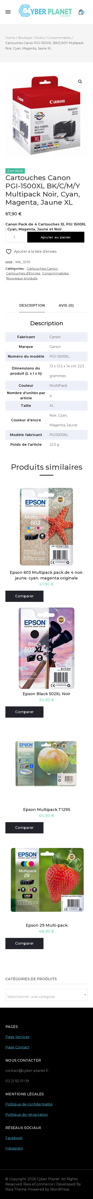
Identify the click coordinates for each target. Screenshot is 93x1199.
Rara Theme (16, 1189)
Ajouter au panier (56, 237)
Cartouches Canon (42, 268)
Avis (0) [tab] (66, 305)
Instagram (14, 1148)
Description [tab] (32, 305)
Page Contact (17, 1047)
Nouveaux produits (21, 278)
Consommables (55, 273)
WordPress (59, 1189)
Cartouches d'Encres (23, 273)
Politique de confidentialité (29, 1104)
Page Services (17, 1037)
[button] (80, 82)
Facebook (13, 1138)
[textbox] (46, 996)
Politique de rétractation (26, 1115)
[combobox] (46, 995)
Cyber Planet (48, 1179)
